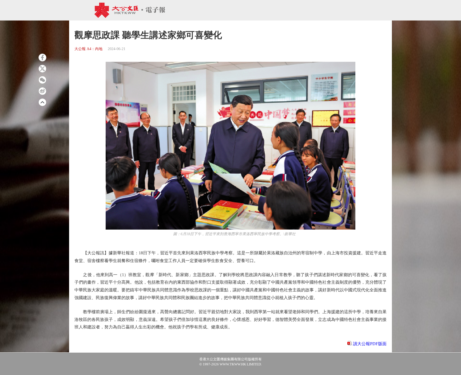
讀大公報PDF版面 (370, 343)
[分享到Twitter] (42, 69)
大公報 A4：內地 (88, 49)
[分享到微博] (42, 91)
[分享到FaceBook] (42, 58)
